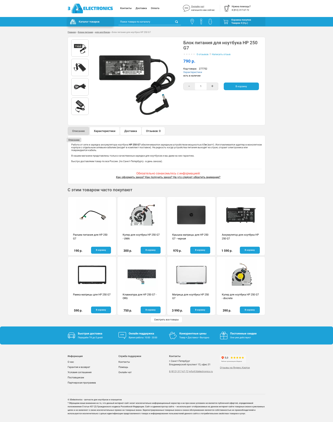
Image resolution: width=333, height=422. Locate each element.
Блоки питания (85, 32)
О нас (71, 361)
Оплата (155, 8)
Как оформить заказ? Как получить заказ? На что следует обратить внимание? (168, 177)
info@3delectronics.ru (201, 371)
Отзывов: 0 (153, 131)
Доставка (141, 8)
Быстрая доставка (90, 333)
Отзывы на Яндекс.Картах (235, 367)
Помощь (123, 367)
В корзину (241, 86)
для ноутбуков (102, 32)
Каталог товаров (89, 21)
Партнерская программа (82, 382)
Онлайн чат (197, 6)
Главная (72, 32)
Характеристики (192, 72)
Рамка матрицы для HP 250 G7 (91, 294)
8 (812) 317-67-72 (179, 371)
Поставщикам (76, 377)
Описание (78, 131)
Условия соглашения (80, 372)
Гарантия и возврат (79, 367)
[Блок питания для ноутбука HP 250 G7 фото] (80, 48)
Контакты (126, 8)
